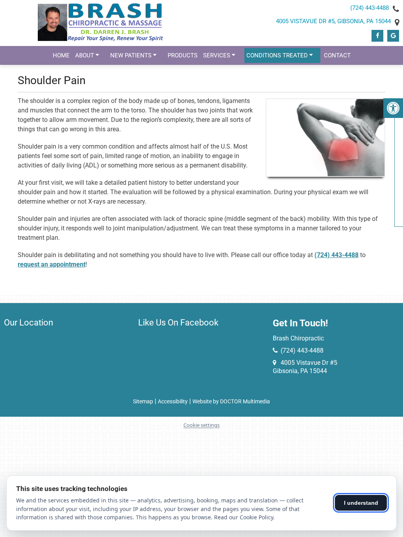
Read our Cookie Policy (243, 517)
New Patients (131, 55)
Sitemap (143, 401)
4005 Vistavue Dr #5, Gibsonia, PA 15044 (333, 21)
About (84, 55)
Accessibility (173, 401)
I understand (361, 503)
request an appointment (51, 264)
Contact (337, 55)
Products (183, 55)
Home (61, 55)
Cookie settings (201, 424)
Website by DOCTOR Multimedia (231, 401)
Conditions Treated (277, 55)
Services (216, 55)
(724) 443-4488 (369, 7)
